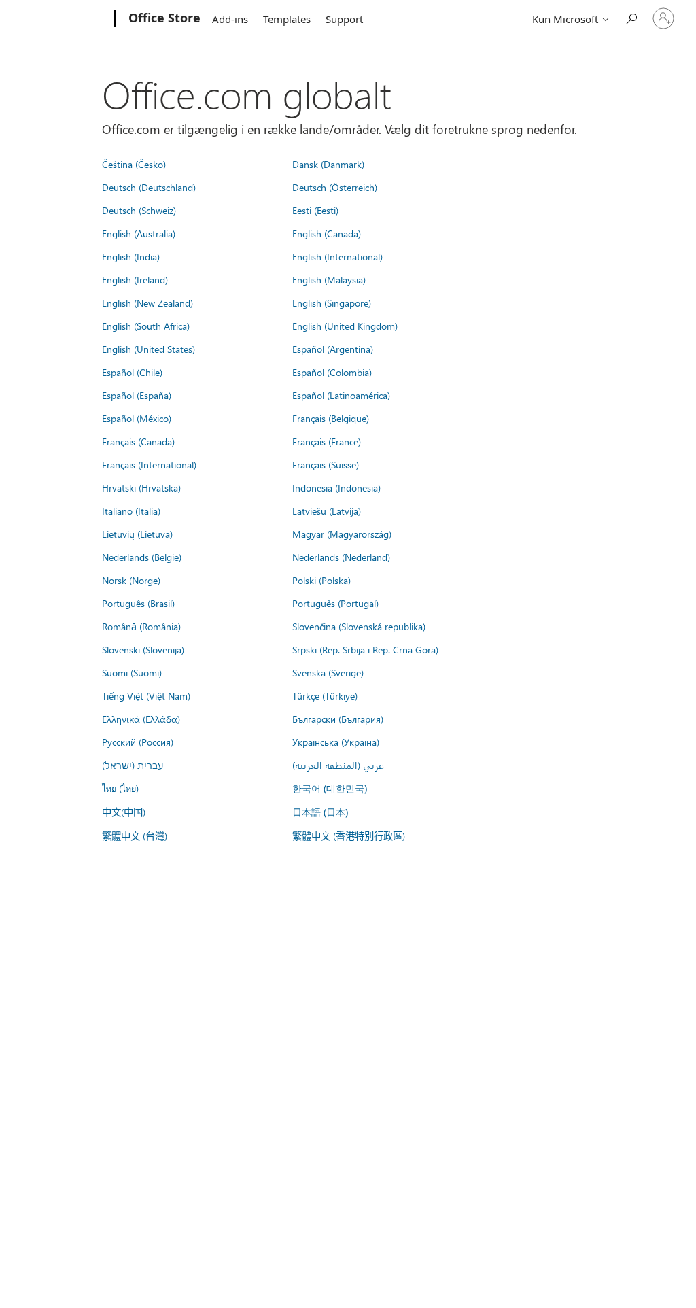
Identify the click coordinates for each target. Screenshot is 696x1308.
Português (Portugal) (335, 603)
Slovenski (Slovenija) (143, 649)
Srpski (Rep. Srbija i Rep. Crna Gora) (365, 649)
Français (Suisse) (325, 464)
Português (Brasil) (138, 603)
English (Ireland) (135, 279)
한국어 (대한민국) (329, 788)
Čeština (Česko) (134, 164)
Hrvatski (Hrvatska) (141, 487)
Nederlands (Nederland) (341, 557)
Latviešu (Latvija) (326, 510)
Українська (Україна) (335, 741)
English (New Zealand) (147, 302)
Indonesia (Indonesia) (336, 487)
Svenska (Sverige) (328, 672)
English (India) (131, 256)
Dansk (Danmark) (328, 164)
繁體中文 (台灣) (134, 835)
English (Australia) (138, 233)
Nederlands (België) (141, 557)
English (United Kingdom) (345, 325)
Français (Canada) (138, 441)
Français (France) (326, 441)
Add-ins (230, 19)
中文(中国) (123, 812)
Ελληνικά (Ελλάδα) (141, 718)
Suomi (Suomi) (132, 672)
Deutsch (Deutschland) (149, 187)
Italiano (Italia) (131, 510)
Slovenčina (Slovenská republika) (358, 626)
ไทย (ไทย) (120, 788)
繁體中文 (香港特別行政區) (348, 835)
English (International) (337, 256)
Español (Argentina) (332, 349)
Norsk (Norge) (131, 580)
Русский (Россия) (137, 741)
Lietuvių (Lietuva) (137, 533)
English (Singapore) (331, 302)
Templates (287, 19)
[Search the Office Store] (631, 17)
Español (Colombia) (332, 372)
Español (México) (136, 418)
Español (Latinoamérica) (341, 395)
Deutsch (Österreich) (334, 187)
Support (344, 19)
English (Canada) (326, 233)
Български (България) (337, 718)
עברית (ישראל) (132, 765)
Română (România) (141, 626)
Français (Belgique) (330, 418)
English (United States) (148, 349)
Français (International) (149, 464)
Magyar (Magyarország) (342, 533)
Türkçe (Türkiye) (325, 695)
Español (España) (136, 395)
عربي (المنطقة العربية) (338, 765)
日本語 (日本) (320, 812)
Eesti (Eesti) (315, 210)
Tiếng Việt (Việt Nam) (146, 695)
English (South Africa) (146, 325)
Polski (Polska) (321, 580)
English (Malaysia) (329, 279)
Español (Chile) (132, 372)
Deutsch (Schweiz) (139, 210)
